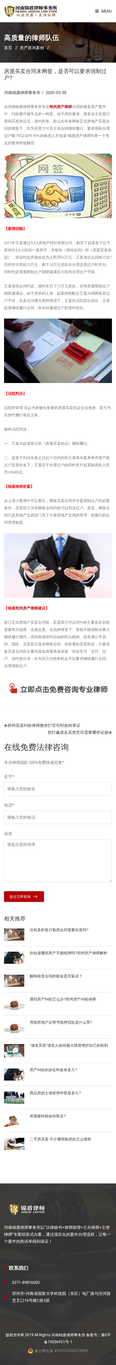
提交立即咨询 (19, 897)
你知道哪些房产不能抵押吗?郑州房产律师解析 (68, 953)
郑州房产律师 (26, 608)
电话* (9, 805)
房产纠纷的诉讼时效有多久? (53, 1070)
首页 (8, 47)
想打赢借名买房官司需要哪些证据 (78, 732)
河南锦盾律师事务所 (22, 92)
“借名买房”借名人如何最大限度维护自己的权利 (69, 1045)
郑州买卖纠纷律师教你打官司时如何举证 (44, 725)
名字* (9, 776)
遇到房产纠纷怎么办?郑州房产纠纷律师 (63, 999)
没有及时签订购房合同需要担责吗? (59, 930)
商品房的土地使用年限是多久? (55, 1093)
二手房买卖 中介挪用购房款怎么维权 (60, 1139)
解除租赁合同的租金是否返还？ (56, 976)
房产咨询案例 (32, 47)
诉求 (8, 833)
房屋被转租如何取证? (48, 1116)
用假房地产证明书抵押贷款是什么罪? (61, 1022)
